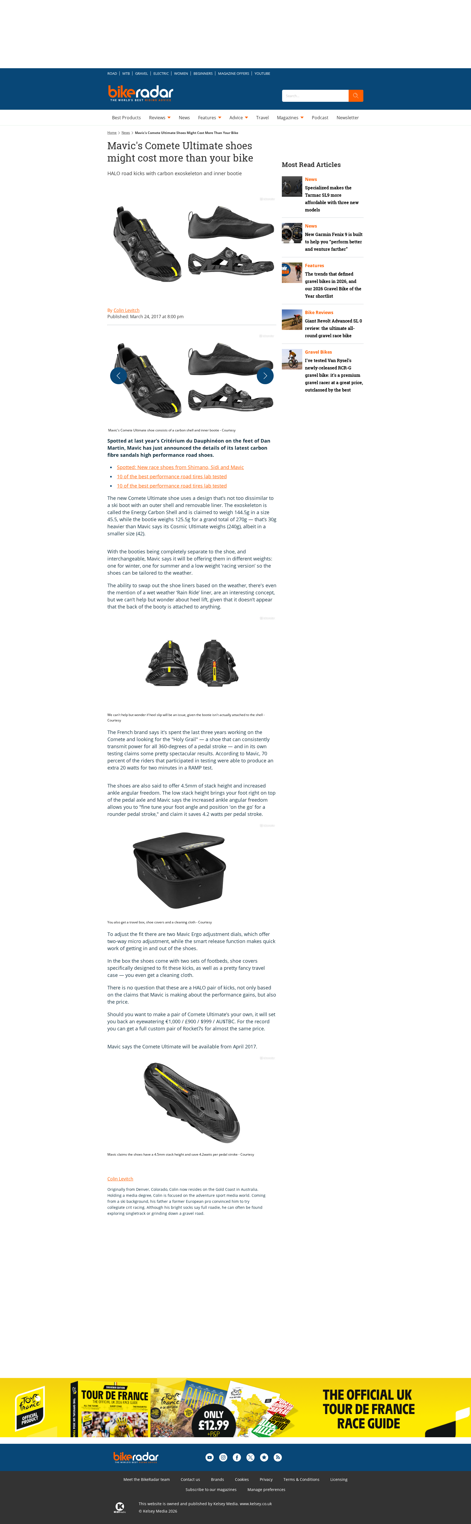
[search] (356, 96)
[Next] (265, 375)
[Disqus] (197, 1302)
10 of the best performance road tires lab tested (172, 476)
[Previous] (118, 375)
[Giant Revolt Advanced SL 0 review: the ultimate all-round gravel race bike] (292, 319)
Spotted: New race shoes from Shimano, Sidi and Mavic (180, 467)
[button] (191, 383)
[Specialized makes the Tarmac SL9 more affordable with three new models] (292, 186)
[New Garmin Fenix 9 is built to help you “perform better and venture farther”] (292, 233)
